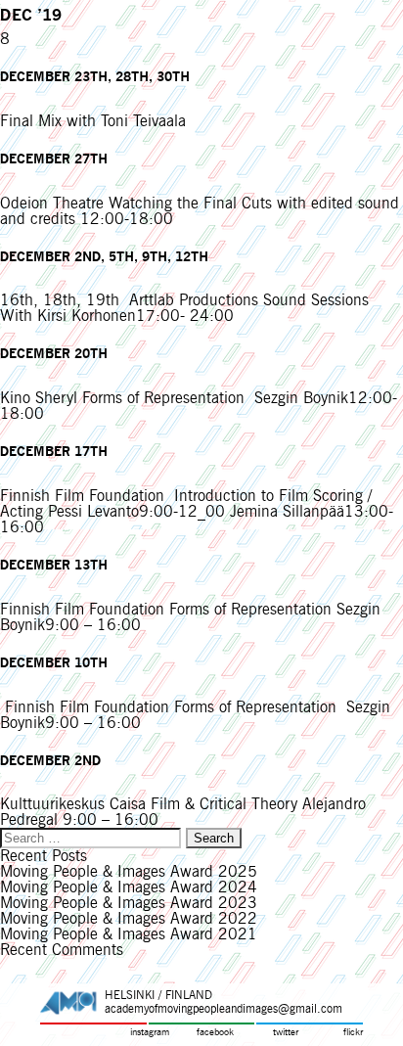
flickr (353, 1031)
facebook (215, 1031)
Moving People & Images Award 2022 (128, 918)
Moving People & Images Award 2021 (128, 934)
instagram (149, 1031)
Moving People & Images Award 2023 (128, 902)
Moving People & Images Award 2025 (128, 871)
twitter (285, 1031)
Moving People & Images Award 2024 (128, 887)
